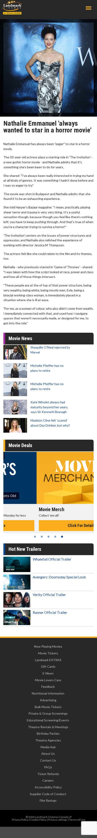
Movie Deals (20, 445)
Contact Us (48, 760)
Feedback (48, 686)
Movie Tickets (48, 653)
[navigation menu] (88, 8)
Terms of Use (77, 819)
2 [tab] (41, 536)
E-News (48, 673)
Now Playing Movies (48, 646)
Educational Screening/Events (48, 720)
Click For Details (48, 525)
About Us (48, 753)
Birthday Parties (48, 733)
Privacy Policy (20, 819)
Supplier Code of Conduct (48, 794)
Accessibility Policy (48, 787)
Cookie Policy (38, 819)
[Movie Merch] (48, 478)
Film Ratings (48, 800)
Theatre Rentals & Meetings (48, 727)
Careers (48, 780)
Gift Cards (48, 666)
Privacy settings (57, 819)
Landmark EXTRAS (48, 660)
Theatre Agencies (48, 740)
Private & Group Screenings (48, 713)
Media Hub (48, 747)
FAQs (48, 767)
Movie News (20, 338)
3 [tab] (48, 536)
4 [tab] (55, 536)
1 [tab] (35, 536)
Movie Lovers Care (48, 680)
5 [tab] (62, 536)
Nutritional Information (48, 693)
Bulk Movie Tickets (48, 707)
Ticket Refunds (48, 774)
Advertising (48, 700)
